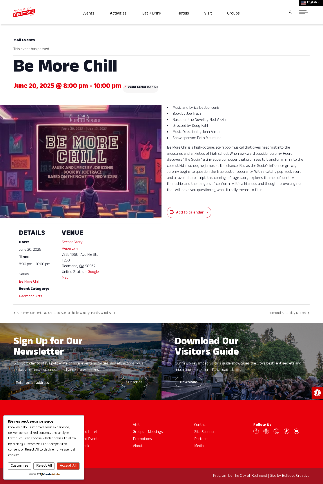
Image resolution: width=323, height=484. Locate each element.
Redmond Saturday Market (286, 313)
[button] (317, 393)
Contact (200, 425)
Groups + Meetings (148, 432)
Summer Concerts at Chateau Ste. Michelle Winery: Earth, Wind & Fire (67, 313)
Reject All (44, 466)
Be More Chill (29, 282)
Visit (208, 14)
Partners (201, 439)
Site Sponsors (205, 432)
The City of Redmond (250, 476)
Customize (19, 466)
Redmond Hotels (85, 432)
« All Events (24, 40)
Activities (119, 14)
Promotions (142, 439)
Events (89, 14)
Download (188, 382)
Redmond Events (86, 439)
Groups (234, 14)
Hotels (184, 14)
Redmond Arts (30, 297)
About (138, 446)
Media (199, 446)
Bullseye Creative (296, 476)
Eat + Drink (153, 14)
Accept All (68, 466)
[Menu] (303, 12)
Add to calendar (190, 213)
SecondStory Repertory (72, 245)
